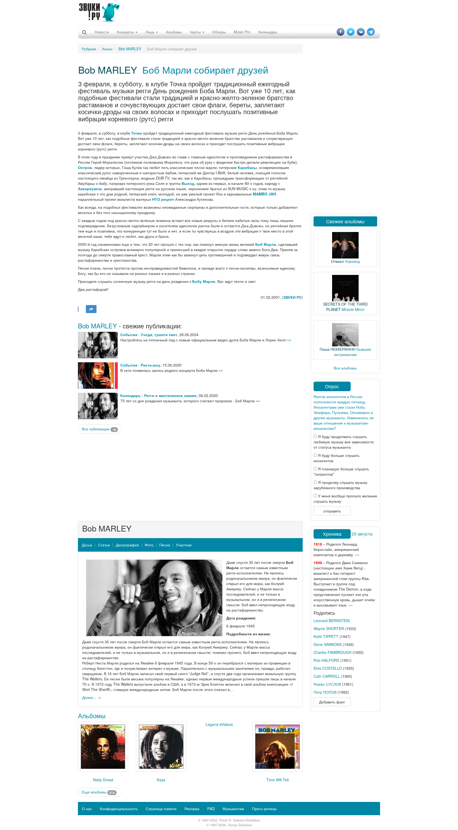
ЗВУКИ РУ (292, 297)
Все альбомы (345, 368)
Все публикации (99, 429)
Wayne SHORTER (329, 628)
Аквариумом (90, 188)
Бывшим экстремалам (352, 351)
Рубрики (89, 48)
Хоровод (352, 261)
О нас (87, 808)
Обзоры (219, 31)
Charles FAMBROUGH (332, 652)
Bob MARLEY (129, 48)
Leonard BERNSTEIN (332, 620)
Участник (184, 544)
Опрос (332, 386)
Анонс (107, 48)
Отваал (337, 261)
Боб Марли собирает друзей (205, 69)
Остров (85, 167)
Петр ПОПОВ (325, 692)
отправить (332, 511)
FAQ (211, 808)
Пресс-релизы (264, 808)
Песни (164, 544)
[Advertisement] (229, 12)
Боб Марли (265, 244)
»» (289, 339)
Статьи (104, 544)
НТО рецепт (163, 199)
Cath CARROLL (327, 676)
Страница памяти (161, 808)
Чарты (196, 31)
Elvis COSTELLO (328, 668)
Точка (136, 133)
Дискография (127, 544)
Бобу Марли (203, 281)
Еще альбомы (98, 792)
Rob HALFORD (326, 660)
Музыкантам (233, 808)
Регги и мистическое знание (170, 395)
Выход (188, 183)
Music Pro (242, 31)
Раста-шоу (150, 365)
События (128, 334)
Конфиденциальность (119, 808)
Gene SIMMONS (328, 644)
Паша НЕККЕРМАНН (337, 349)
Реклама (191, 808)
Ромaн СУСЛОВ (327, 684)
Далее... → (91, 697)
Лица (150, 31)
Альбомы (174, 31)
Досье (87, 544)
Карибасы (247, 167)
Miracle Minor (353, 309)
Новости (102, 31)
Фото (149, 544)
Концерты (126, 31)
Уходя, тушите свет (159, 334)
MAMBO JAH (264, 194)
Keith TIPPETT (326, 636)
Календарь (267, 31)
